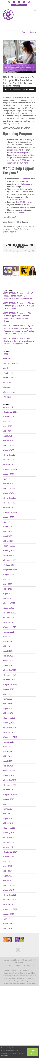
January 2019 (9, 775)
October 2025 (9, 407)
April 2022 (8, 593)
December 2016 (10, 895)
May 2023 (8, 531)
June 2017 (8, 866)
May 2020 (8, 703)
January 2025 (9, 450)
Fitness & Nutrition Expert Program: (21, 139)
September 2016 (10, 909)
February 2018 (9, 828)
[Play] (6, 89)
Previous (25, 32)
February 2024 (9, 488)
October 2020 (9, 679)
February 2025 (9, 445)
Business (7, 358)
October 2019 (9, 732)
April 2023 (8, 536)
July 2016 (8, 918)
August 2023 (9, 517)
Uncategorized (9, 392)
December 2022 (10, 555)
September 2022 (10, 569)
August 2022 (9, 574)
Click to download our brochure (19, 147)
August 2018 (9, 799)
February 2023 (9, 545)
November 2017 (10, 842)
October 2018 (9, 789)
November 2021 (10, 617)
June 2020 (8, 698)
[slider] (32, 89)
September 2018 (10, 794)
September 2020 (10, 684)
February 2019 (9, 770)
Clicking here (14, 191)
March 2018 (8, 823)
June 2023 (8, 526)
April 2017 (8, 875)
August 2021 (9, 632)
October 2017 (9, 847)
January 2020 (9, 722)
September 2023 (10, 512)
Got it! (32, 1051)
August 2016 (9, 914)
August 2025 (9, 416)
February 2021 (9, 660)
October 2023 (9, 507)
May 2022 (8, 588)
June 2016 (8, 923)
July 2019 (8, 746)
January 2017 (9, 890)
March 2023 (8, 541)
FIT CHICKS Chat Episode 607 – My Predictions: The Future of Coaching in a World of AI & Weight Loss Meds (19, 341)
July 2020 (8, 694)
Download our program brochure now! (20, 161)
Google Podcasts (23, 184)
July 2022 (8, 579)
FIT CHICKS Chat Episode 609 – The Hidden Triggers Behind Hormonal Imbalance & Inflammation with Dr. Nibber (17, 317)
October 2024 (9, 464)
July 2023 (8, 522)
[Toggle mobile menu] (35, 10)
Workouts (7, 397)
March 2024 (8, 483)
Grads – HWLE (9, 377)
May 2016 (8, 928)
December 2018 (10, 780)
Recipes (7, 387)
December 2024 (10, 455)
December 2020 (10, 670)
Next (32, 32)
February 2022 (9, 603)
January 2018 (9, 832)
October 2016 (9, 904)
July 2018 (8, 804)
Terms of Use (31, 983)
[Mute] (27, 89)
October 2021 (9, 622)
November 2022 (10, 560)
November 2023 (10, 502)
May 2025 (8, 431)
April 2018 (8, 818)
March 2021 (8, 655)
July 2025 (8, 421)
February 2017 (9, 885)
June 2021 (8, 641)
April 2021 (8, 651)
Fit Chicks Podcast (11, 363)
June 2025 (8, 426)
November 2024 (10, 459)
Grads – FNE (9, 373)
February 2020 (9, 718)
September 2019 (10, 737)
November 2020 (10, 675)
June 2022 (8, 584)
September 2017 (10, 851)
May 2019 (8, 756)
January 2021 (9, 665)
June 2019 (8, 751)
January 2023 (9, 550)
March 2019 (8, 765)
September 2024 (10, 469)
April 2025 (8, 435)
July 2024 (8, 478)
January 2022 (9, 608)
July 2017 (8, 861)
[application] (19, 89)
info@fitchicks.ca (22, 202)
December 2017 (10, 837)
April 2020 (8, 708)
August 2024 (9, 474)
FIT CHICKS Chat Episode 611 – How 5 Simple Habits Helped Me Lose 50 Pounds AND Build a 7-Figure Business (18, 296)
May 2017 (8, 871)
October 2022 (9, 565)
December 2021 (10, 612)
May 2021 (8, 646)
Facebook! (21, 212)
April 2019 (8, 761)
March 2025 (8, 440)
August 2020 (9, 689)
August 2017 (9, 856)
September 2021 (10, 627)
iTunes (24, 178)
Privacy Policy (4, 1056)
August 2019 (9, 742)
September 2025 (10, 412)
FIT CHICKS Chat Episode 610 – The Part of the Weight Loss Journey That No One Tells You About (19, 306)
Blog (6, 354)
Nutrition (7, 382)
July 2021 (8, 636)
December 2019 (10, 727)
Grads (6, 368)
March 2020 (8, 713)
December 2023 (10, 498)
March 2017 (8, 880)
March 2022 (8, 598)
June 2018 (8, 808)
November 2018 (10, 785)
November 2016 (10, 899)
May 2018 (8, 813)
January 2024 (9, 493)
